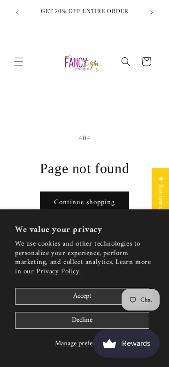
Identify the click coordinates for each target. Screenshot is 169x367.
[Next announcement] (151, 12)
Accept (82, 296)
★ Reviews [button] (160, 192)
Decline (82, 320)
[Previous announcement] (17, 12)
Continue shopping (84, 202)
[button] (18, 61)
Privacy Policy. (58, 271)
